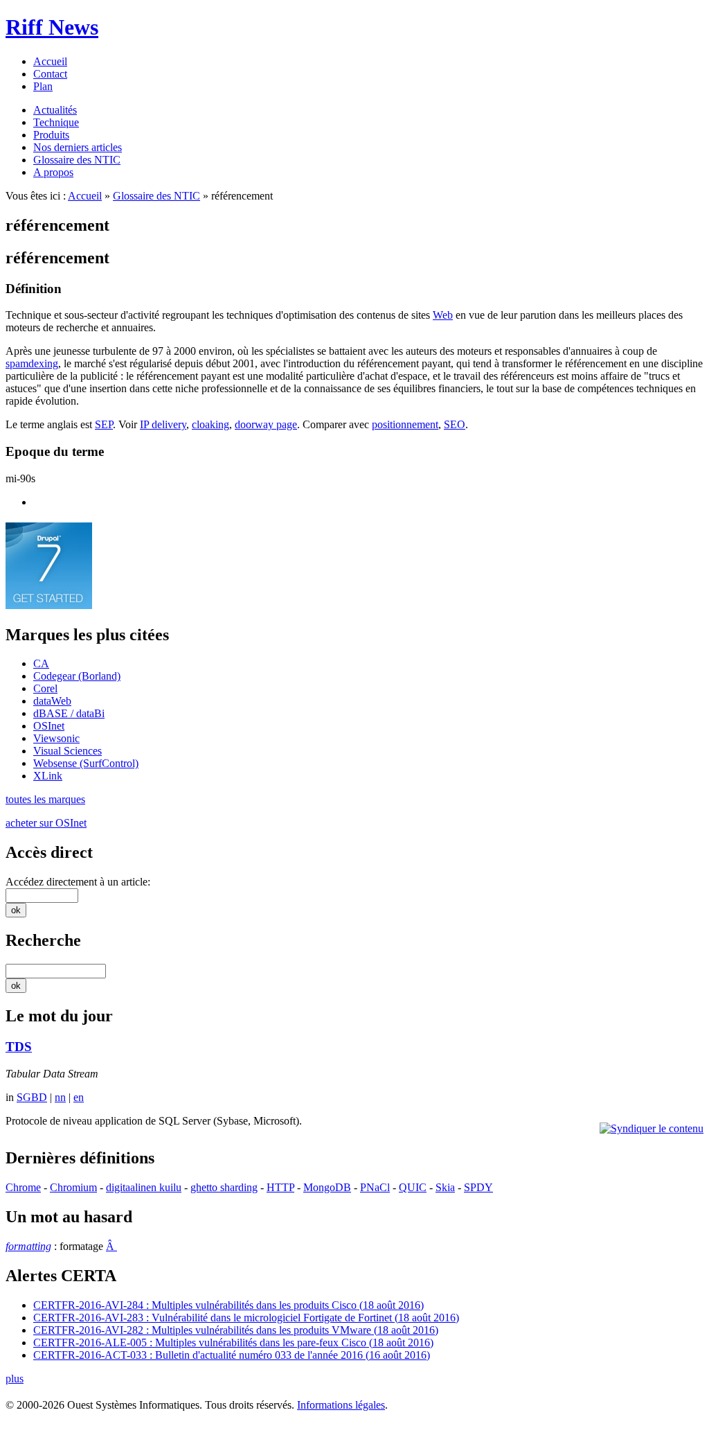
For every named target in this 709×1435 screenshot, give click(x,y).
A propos (53, 172)
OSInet (48, 726)
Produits (51, 135)
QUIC (413, 1187)
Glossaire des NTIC (76, 160)
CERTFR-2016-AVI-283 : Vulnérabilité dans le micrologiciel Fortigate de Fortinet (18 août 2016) (246, 1317)
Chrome (23, 1187)
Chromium (73, 1187)
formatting (28, 1246)
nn (60, 1097)
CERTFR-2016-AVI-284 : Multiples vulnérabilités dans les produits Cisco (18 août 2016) (228, 1305)
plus (15, 1378)
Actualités (55, 110)
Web (443, 315)
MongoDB (327, 1187)
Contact (50, 74)
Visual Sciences (67, 751)
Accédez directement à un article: (78, 882)
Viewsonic (56, 738)
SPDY (478, 1187)
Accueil (50, 61)
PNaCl (375, 1187)
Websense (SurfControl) (85, 763)
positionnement (405, 424)
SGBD (32, 1097)
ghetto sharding (224, 1187)
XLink (47, 776)
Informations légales (341, 1405)
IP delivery (163, 424)
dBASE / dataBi (69, 713)
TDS (19, 1046)
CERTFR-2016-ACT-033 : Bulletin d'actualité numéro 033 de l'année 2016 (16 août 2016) (231, 1355)
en (78, 1097)
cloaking (210, 424)
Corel (45, 688)
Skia (445, 1187)
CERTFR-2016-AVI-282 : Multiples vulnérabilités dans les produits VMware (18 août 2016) (235, 1330)
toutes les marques (45, 799)
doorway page (266, 424)
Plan (43, 86)
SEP (104, 424)
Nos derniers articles (77, 147)
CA (41, 663)
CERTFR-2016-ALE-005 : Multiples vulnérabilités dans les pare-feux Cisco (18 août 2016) (233, 1342)
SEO (454, 424)
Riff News (52, 27)
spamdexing (32, 363)
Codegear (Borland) (76, 676)
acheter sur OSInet (46, 823)
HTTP (280, 1187)
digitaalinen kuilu (143, 1187)
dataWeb (52, 701)
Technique (56, 122)
